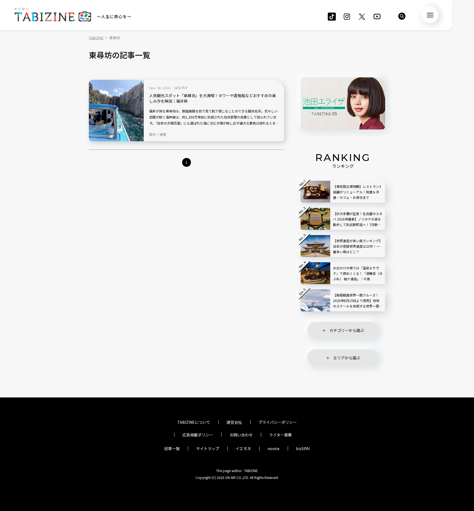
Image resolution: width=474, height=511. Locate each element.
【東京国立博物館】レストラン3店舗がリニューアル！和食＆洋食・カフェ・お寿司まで (357, 192)
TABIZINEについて (193, 422)
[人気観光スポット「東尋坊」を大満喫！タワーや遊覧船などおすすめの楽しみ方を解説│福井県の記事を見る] (116, 110)
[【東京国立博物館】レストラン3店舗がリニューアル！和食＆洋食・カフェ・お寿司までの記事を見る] (315, 192)
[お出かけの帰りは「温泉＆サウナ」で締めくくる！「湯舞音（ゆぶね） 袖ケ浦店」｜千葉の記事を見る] (315, 273)
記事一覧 (172, 448)
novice (273, 448)
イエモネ (243, 448)
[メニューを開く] (430, 15)
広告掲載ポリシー (197, 434)
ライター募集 (280, 434)
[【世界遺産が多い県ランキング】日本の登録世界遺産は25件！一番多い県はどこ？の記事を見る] (315, 246)
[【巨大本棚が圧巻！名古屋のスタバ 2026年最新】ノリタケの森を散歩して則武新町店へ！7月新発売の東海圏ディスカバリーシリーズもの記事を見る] (315, 219)
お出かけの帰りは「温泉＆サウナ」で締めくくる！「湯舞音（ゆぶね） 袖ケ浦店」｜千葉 (357, 273)
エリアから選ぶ (346, 357)
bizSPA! (303, 448)
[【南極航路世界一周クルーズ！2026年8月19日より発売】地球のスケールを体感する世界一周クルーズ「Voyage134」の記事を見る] (315, 300)
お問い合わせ (241, 434)
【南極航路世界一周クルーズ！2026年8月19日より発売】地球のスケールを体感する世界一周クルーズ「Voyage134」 (357, 301)
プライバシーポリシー (277, 422)
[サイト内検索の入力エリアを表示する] (401, 16)
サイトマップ (207, 448)
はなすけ (181, 87)
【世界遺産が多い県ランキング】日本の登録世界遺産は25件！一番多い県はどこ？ (357, 246)
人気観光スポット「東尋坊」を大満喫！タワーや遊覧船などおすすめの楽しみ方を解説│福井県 (212, 98)
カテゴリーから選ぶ (346, 330)
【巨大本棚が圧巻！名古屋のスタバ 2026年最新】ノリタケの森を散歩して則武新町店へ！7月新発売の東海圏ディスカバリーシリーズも (357, 219)
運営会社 (234, 422)
